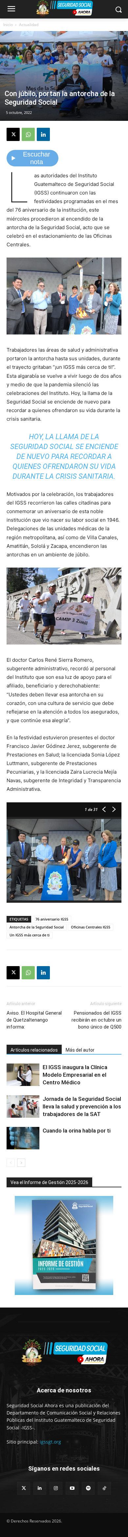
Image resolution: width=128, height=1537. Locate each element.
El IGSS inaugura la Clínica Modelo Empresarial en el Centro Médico (75, 1075)
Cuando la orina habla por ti (77, 1130)
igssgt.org (50, 1442)
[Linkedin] (43, 134)
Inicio (8, 24)
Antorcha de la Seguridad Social (37, 927)
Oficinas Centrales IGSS (90, 927)
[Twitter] (23, 1488)
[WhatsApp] (28, 134)
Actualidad (28, 24)
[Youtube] (72, 1488)
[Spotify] (88, 1488)
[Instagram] (56, 1488)
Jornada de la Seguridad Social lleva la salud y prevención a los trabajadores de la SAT (82, 1106)
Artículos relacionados (34, 1050)
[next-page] (21, 1163)
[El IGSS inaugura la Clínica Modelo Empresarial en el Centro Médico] (23, 1075)
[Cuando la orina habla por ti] (23, 1138)
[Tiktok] (104, 1488)
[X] (13, 134)
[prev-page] (11, 1163)
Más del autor (80, 1050)
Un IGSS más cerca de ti (30, 934)
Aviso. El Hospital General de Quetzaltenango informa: (34, 1020)
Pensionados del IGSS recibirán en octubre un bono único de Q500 (96, 1020)
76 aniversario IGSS (51, 919)
